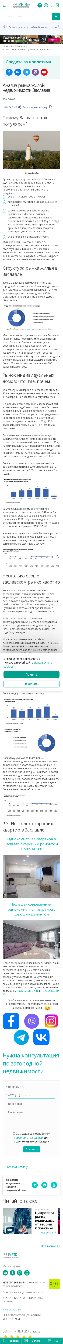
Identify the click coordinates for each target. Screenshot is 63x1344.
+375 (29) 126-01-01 (23, 1299)
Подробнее (46, 1232)
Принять (32, 674)
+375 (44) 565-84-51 (24, 1284)
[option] (31, 1221)
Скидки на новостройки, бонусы (28, 27)
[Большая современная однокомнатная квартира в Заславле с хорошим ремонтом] (31, 939)
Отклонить (31, 684)
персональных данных (28, 1137)
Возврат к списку (17, 1167)
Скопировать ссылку (35, 107)
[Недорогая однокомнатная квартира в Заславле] (31, 876)
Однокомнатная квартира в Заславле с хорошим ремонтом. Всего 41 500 (31, 844)
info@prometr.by (12, 1309)
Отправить (32, 1149)
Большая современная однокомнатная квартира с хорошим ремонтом (31, 909)
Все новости (50, 1246)
